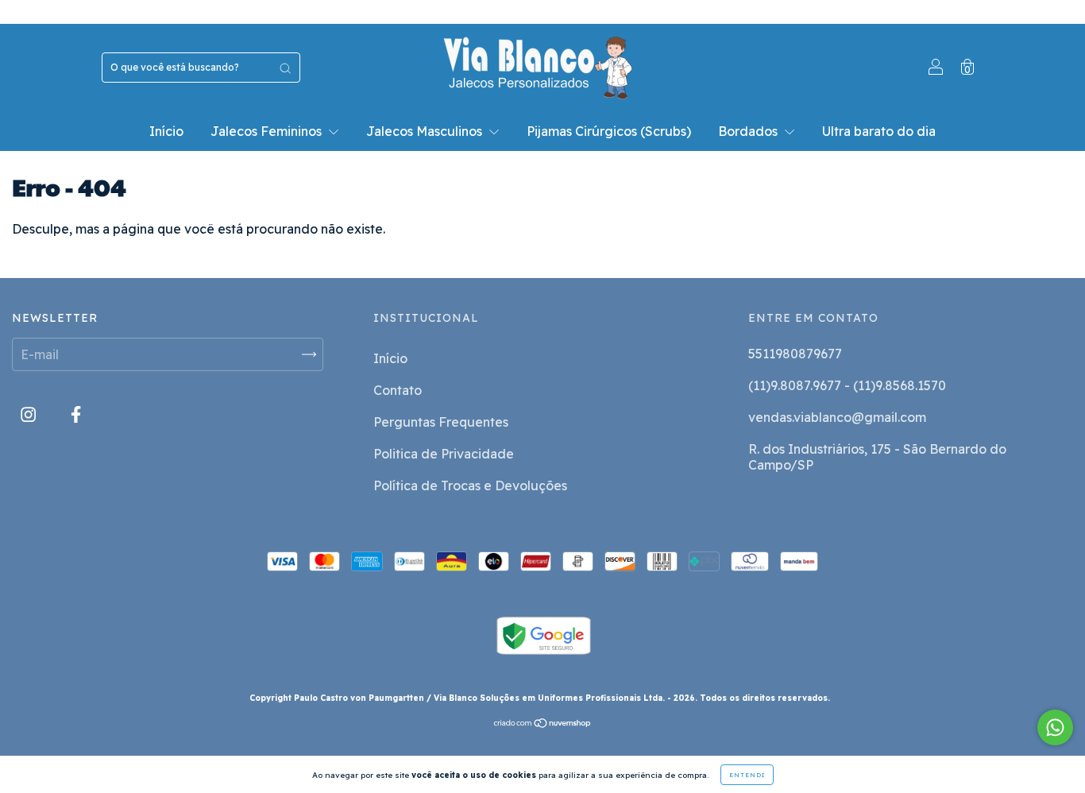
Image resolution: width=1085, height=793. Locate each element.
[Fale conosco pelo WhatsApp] (1055, 727)
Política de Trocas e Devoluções (470, 485)
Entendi (747, 775)
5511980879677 (795, 354)
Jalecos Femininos (267, 131)
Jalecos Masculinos (425, 131)
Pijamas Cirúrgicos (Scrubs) (609, 131)
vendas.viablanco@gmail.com (837, 417)
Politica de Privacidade (443, 454)
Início (166, 131)
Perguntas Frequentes (440, 422)
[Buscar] (285, 67)
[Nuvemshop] (543, 724)
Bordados (749, 131)
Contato (397, 390)
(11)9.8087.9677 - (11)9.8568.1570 (847, 385)
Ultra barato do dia (879, 131)
